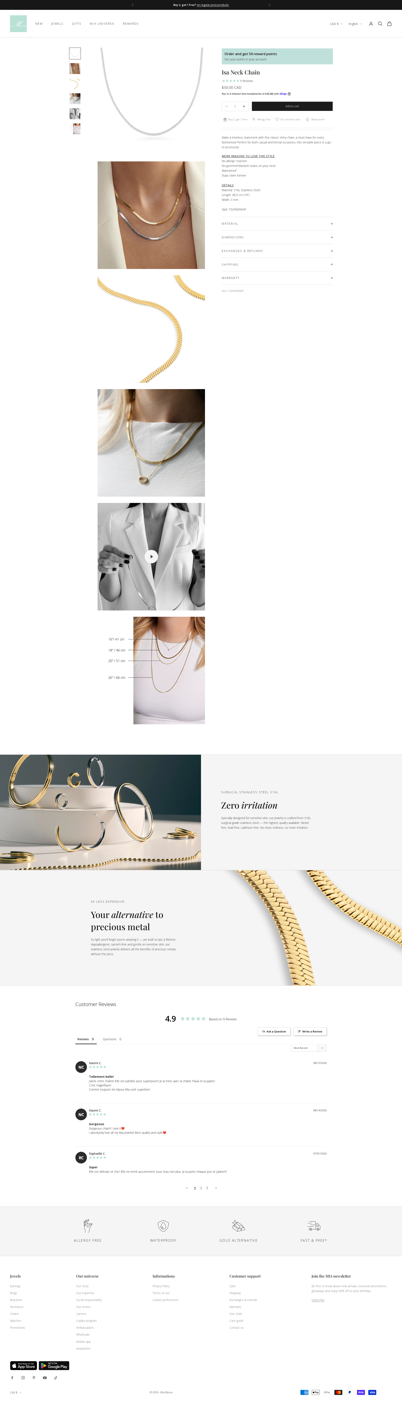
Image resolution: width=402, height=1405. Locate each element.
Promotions (17, 1328)
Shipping (235, 1293)
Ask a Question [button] (276, 1031)
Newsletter (83, 1348)
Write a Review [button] (312, 1031)
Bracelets (16, 1300)
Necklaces (16, 1307)
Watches (15, 1321)
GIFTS (77, 24)
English (353, 24)
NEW (39, 24)
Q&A (232, 1286)
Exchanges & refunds (243, 1300)
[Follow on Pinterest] (34, 1378)
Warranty (235, 1307)
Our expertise (85, 1293)
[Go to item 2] (75, 68)
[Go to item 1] (75, 53)
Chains (14, 1314)
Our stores (83, 1307)
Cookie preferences (165, 1300)
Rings (13, 1293)
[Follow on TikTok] (56, 1378)
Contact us (236, 1328)
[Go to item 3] (75, 84)
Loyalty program (86, 1321)
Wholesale (83, 1334)
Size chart (235, 1314)
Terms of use (161, 1293)
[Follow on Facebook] (12, 1378)
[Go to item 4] (75, 99)
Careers (81, 1314)
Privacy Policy (161, 1286)
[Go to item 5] (75, 114)
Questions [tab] (109, 1039)
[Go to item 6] (75, 129)
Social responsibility (89, 1300)
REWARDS (131, 24)
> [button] (216, 1188)
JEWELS (57, 24)
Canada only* (235, 7)
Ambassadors (85, 1328)
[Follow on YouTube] (45, 1378)
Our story (82, 1286)
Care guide (236, 1321)
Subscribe (318, 1300)
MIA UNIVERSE (102, 24)
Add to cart (292, 106)
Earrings (15, 1286)
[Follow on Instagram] (23, 1378)
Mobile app (83, 1342)
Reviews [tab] (83, 1039)
